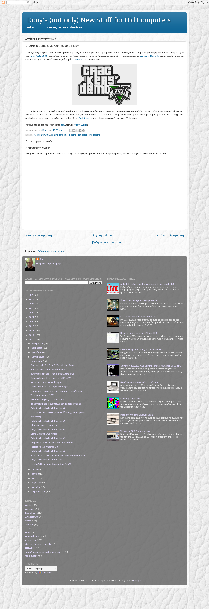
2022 (32, 312)
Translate (48, 572)
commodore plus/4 (60, 134)
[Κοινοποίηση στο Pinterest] (83, 130)
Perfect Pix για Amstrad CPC (45, 446)
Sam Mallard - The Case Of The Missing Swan (52, 365)
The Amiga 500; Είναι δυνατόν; (135, 431)
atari (27, 528)
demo (73, 134)
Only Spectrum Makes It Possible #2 (48, 451)
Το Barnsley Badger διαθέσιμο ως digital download (56, 403)
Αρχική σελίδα (102, 235)
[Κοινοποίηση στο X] (77, 130)
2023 (32, 308)
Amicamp (29, 509)
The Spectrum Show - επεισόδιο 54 (48, 369)
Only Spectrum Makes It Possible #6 (48, 408)
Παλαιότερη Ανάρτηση (168, 235)
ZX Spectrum (31, 516)
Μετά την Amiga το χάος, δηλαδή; (136, 414)
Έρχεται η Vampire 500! (42, 395)
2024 (32, 303)
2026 (32, 295)
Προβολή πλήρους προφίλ (49, 263)
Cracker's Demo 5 (149, 55)
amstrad (29, 524)
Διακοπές (36, 416)
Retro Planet (31, 513)
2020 (32, 321)
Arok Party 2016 (39, 55)
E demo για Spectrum (130, 398)
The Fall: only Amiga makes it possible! (138, 300)
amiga (28, 520)
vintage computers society (38, 544)
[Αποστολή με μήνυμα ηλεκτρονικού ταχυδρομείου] (71, 130)
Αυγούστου (37, 361)
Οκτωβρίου (37, 352)
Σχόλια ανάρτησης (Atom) (51, 251)
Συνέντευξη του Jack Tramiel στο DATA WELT (52, 378)
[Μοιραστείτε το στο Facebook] (80, 130)
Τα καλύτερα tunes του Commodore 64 (44, 552)
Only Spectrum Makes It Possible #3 (48, 438)
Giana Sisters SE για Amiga (44, 434)
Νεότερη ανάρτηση (38, 235)
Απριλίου (36, 482)
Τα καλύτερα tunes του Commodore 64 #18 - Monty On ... (59, 455)
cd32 (27, 532)
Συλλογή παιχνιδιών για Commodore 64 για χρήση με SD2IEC (150, 365)
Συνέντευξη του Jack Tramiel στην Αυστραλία (52, 373)
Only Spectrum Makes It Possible (47, 459)
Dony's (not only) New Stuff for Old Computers (99, 20)
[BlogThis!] (74, 130)
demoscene (82, 134)
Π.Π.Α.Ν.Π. (30, 548)
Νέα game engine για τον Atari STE (47, 399)
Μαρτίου (36, 487)
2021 (32, 317)
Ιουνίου (35, 474)
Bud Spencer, (86, 118)
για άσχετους (32, 555)
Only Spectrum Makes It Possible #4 (48, 429)
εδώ (63, 124)
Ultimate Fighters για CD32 (44, 425)
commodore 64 (32, 536)
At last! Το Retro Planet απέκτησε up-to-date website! (147, 284)
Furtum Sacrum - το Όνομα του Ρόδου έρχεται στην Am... (58, 412)
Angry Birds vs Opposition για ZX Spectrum (52, 442)
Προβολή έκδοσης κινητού (104, 242)
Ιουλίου (35, 469)
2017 (32, 335)
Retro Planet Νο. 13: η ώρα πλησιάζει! (49, 386)
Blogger (137, 580)
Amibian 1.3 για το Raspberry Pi (46, 382)
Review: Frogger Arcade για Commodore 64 (141, 349)
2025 (32, 299)
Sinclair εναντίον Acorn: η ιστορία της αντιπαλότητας (57, 391)
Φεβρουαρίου (39, 491)
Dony (42, 259)
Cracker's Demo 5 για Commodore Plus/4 (51, 464)
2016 (32, 339)
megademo (94, 134)
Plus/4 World (80, 124)
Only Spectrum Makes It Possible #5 (48, 421)
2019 (32, 326)
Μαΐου (35, 478)
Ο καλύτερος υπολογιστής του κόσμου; (139, 382)
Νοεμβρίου (37, 347)
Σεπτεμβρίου (38, 356)
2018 (32, 330)
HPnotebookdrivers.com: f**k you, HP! (138, 333)
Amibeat (29, 505)
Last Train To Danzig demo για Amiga (138, 316)
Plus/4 (78, 59)
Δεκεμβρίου (38, 343)
